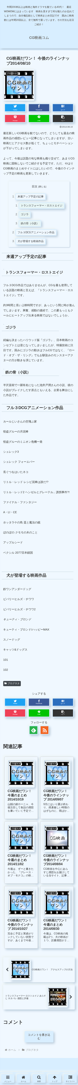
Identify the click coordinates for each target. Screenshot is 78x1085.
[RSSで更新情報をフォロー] (44, 730)
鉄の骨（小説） (30, 223)
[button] (63, 118)
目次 (34, 186)
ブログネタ (14, 683)
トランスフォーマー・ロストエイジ (41, 205)
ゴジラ (25, 214)
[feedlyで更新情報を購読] (33, 730)
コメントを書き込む (39, 1036)
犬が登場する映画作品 (31, 241)
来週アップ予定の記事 (31, 196)
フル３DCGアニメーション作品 (36, 232)
